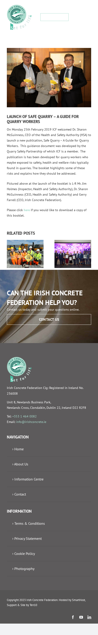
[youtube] (81, 617)
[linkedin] (89, 617)
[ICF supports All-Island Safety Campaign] (25, 242)
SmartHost (78, 600)
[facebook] (73, 617)
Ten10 (33, 605)
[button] (10, 254)
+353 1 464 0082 (24, 416)
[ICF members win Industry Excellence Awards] (72, 242)
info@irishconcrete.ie (31, 422)
